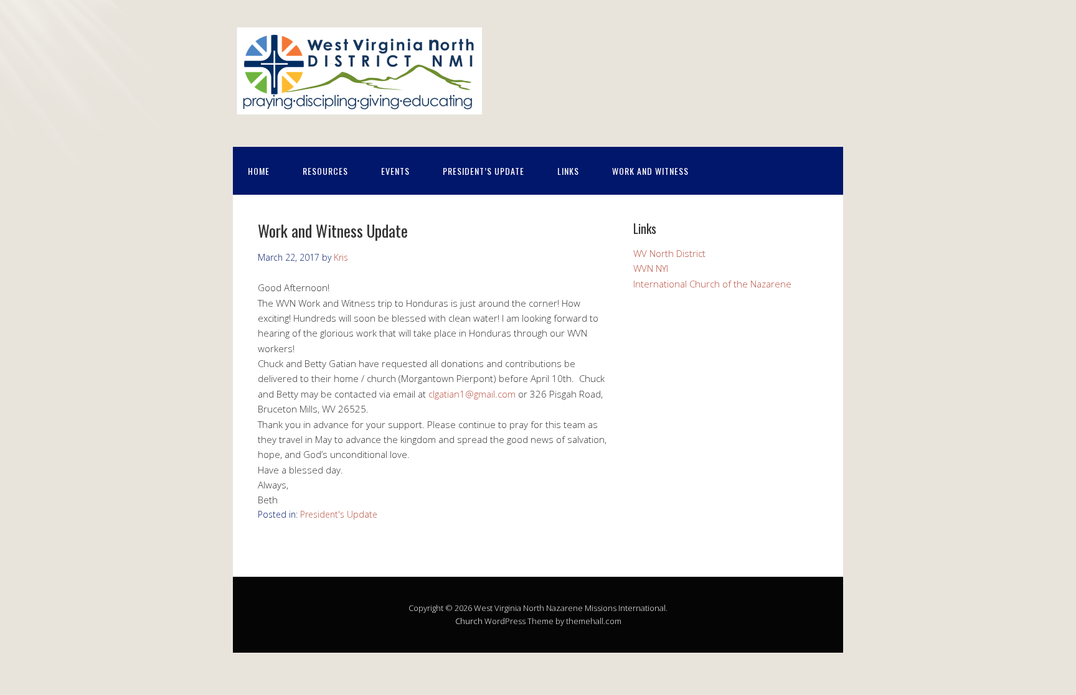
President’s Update (483, 170)
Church (469, 621)
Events (395, 170)
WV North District (669, 253)
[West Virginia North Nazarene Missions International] (357, 108)
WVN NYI (650, 268)
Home (259, 170)
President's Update (338, 514)
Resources (325, 170)
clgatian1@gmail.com (472, 394)
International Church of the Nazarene (712, 284)
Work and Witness (650, 170)
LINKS (568, 170)
